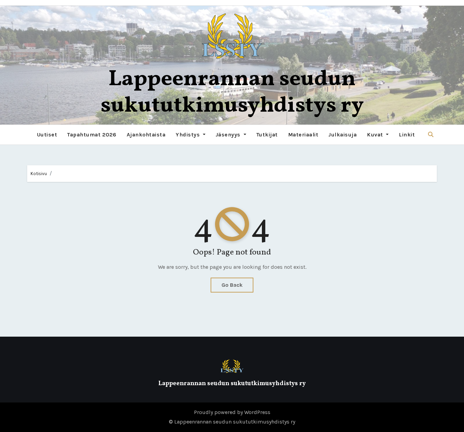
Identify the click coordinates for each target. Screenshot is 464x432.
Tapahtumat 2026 (92, 134)
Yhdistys (188, 134)
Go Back (232, 285)
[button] (431, 134)
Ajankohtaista (146, 134)
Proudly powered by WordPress (232, 412)
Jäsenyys (229, 134)
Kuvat (376, 134)
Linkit (407, 134)
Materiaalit (303, 134)
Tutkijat (267, 134)
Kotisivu (39, 173)
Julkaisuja (342, 134)
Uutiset (47, 134)
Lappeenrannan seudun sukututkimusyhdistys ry (232, 92)
